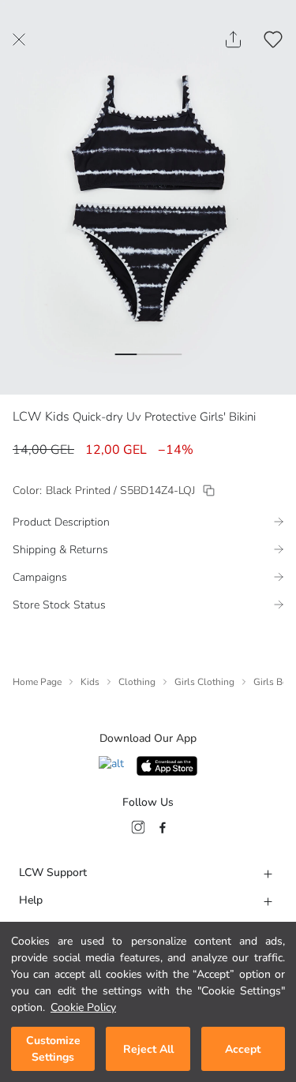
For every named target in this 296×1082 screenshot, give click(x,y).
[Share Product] (233, 39)
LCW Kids (41, 416)
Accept (242, 1049)
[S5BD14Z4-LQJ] (208, 490)
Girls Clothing (204, 682)
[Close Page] (19, 39)
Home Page (37, 682)
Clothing (136, 682)
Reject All (148, 1049)
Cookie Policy (83, 1007)
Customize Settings (53, 1049)
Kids (90, 682)
